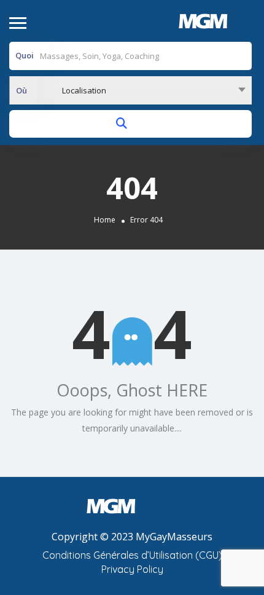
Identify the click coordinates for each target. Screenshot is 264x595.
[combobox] (130, 90)
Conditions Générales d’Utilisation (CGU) (132, 555)
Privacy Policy (132, 569)
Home (104, 220)
